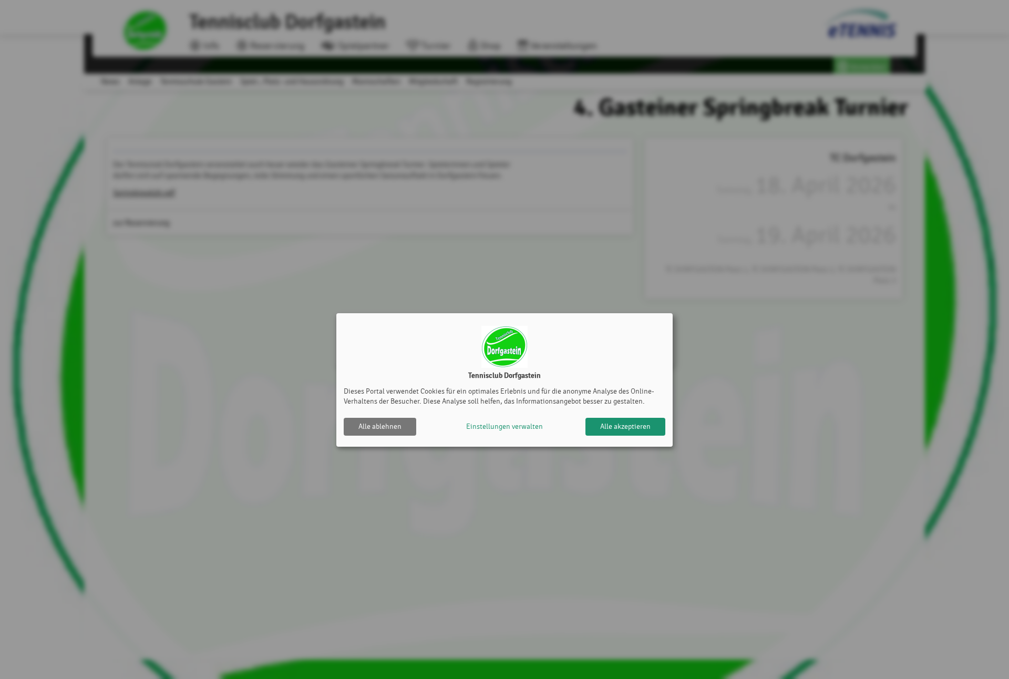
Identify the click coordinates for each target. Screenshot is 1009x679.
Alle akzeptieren (625, 426)
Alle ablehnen (379, 426)
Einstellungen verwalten (504, 426)
